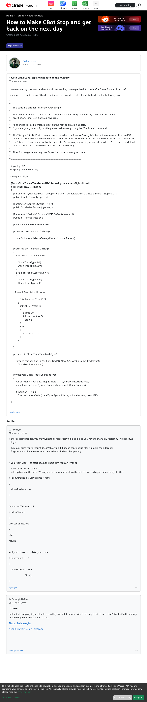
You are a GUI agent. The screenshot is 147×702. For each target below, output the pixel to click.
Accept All (138, 697)
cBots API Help (35, 15)
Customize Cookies (11, 697)
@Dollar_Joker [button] (14, 412)
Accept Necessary (122, 697)
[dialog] (73, 692)
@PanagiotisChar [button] (16, 650)
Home (9, 15)
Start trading (125, 5)
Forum (20, 15)
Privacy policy (24, 692)
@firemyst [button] (13, 587)
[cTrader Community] (21, 4)
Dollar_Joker (29, 61)
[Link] (136, 587)
